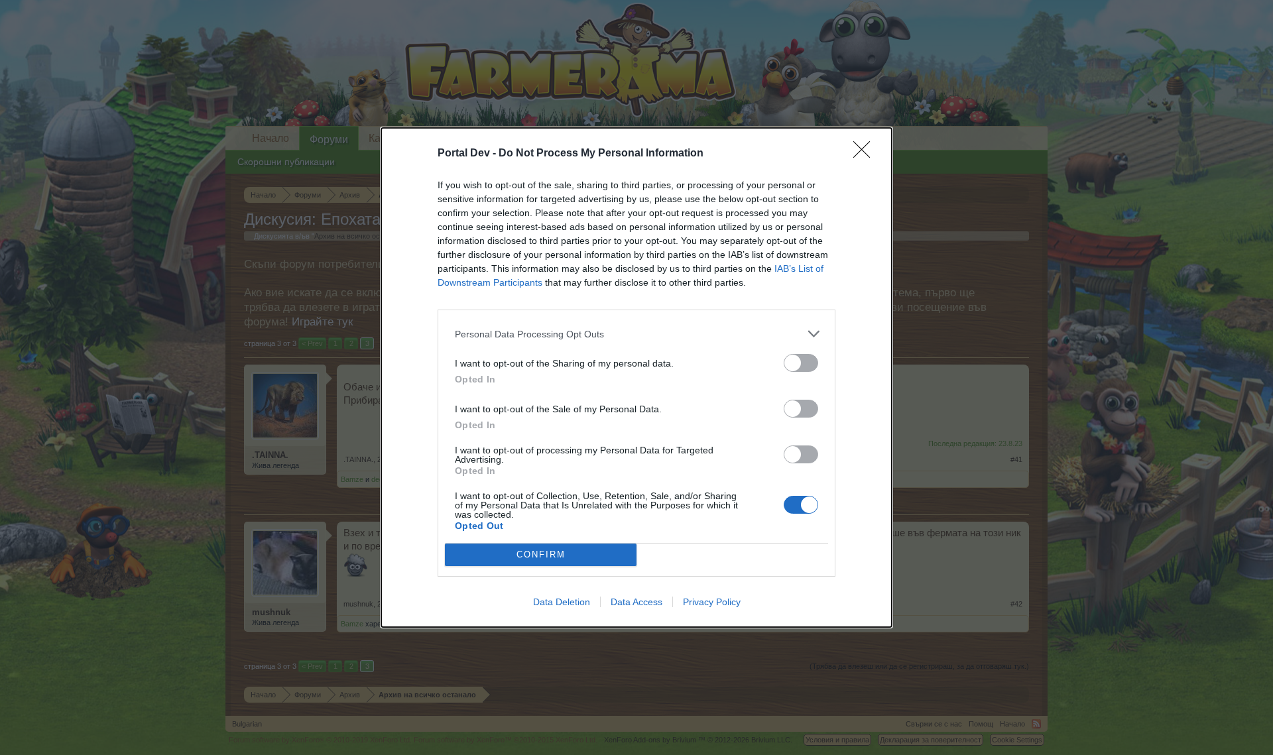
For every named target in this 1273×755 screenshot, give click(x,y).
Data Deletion (561, 602)
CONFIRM (541, 554)
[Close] (866, 153)
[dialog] (636, 377)
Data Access (636, 602)
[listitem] (636, 334)
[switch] (801, 363)
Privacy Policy (712, 602)
